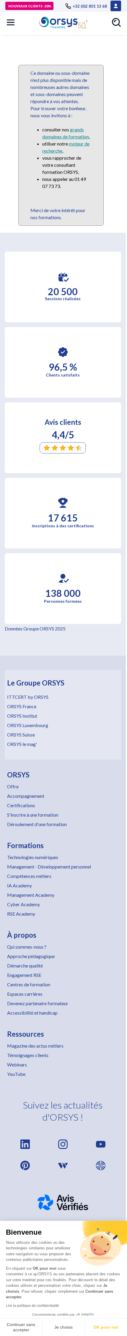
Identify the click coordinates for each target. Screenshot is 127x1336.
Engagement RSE (24, 975)
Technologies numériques (32, 857)
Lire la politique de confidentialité (32, 1306)
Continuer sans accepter (21, 1327)
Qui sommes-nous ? (26, 946)
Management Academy (30, 895)
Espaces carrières (25, 994)
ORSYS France (21, 706)
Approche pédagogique (31, 956)
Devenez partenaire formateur (37, 1003)
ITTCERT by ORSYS (27, 697)
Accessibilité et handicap (32, 1012)
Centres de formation (28, 984)
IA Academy (19, 885)
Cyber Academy (23, 904)
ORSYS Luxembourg (27, 725)
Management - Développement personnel (49, 866)
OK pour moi (106, 1327)
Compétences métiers (29, 876)
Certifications (21, 805)
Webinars (17, 1064)
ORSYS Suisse (21, 734)
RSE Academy (21, 913)
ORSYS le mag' (22, 744)
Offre (13, 786)
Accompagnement (25, 796)
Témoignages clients (27, 1055)
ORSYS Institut (22, 716)
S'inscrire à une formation (32, 815)
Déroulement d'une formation (37, 824)
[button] (10, 22)
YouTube (16, 1074)
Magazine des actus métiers (35, 1045)
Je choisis (63, 1327)
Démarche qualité (25, 965)
